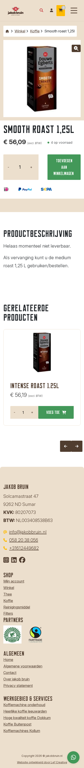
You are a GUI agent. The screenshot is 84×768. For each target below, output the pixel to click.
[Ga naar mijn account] (51, 10)
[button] (76, 48)
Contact (9, 672)
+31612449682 (24, 548)
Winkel (20, 31)
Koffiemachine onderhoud (24, 705)
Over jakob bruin (16, 679)
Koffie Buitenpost (17, 724)
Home (8, 659)
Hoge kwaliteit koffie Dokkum (27, 717)
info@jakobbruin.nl (28, 532)
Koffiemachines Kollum (21, 730)
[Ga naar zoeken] (41, 10)
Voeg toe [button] (53, 412)
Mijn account (13, 581)
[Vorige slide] (65, 446)
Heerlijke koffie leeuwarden (25, 711)
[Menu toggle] (74, 10)
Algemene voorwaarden (22, 666)
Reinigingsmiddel (16, 607)
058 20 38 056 (23, 540)
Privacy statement (18, 685)
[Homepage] (20, 10)
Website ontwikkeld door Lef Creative (42, 762)
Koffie (35, 31)
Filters (8, 613)
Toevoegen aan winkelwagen (63, 167)
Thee (7, 594)
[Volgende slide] (76, 446)
